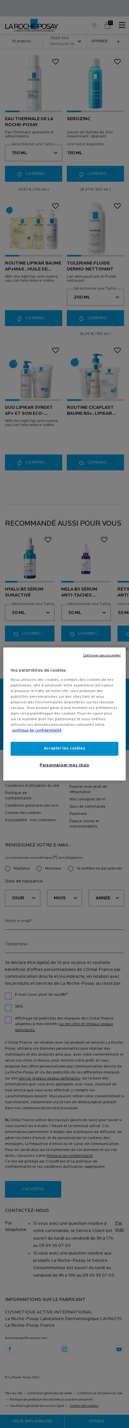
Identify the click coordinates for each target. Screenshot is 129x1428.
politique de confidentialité (37, 731)
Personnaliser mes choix (64, 765)
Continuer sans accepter (102, 655)
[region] (64, 714)
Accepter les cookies (64, 748)
